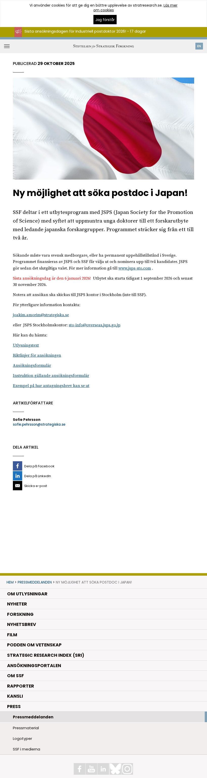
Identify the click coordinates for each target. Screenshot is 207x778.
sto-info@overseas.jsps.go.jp (94, 325)
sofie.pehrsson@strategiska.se (39, 424)
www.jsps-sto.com (134, 268)
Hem (10, 582)
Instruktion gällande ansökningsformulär (51, 375)
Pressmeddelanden (35, 582)
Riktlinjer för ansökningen (37, 355)
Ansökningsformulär (32, 365)
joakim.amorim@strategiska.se (41, 315)
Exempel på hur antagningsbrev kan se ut (51, 385)
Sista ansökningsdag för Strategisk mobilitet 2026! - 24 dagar (82, 35)
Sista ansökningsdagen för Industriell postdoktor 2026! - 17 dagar (85, 31)
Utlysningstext (26, 345)
